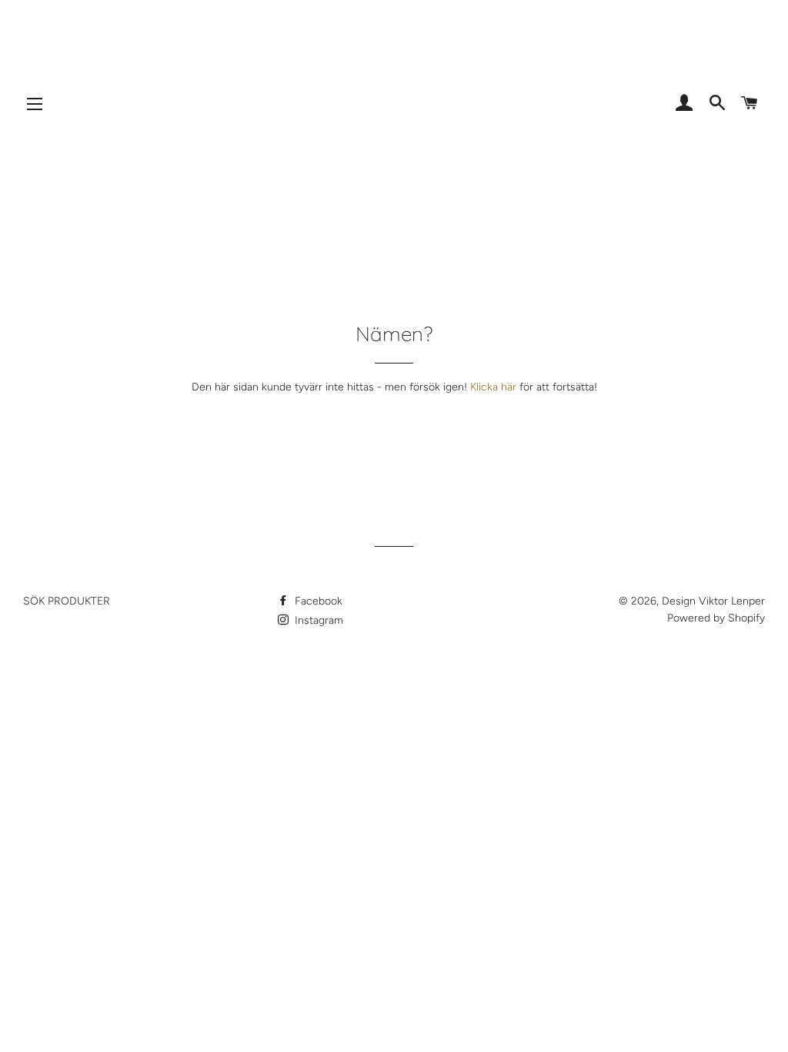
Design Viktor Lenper (713, 601)
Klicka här (493, 387)
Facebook (317, 601)
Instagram (317, 620)
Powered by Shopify (716, 618)
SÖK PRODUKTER (66, 601)
